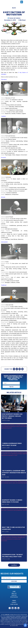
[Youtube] (18, 608)
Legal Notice (18, 615)
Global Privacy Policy (10, 615)
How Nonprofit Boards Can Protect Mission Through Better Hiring (12, 416)
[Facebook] (10, 608)
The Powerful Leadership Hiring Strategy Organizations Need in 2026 (14, 472)
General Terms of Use (15, 617)
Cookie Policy (23, 617)
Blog (14, 8)
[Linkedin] (13, 608)
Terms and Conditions (5, 617)
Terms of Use (24, 615)
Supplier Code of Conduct (6, 618)
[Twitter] (15, 608)
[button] (21, 2)
